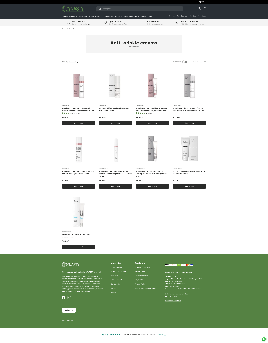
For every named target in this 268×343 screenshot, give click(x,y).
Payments (139, 280)
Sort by (65, 62)
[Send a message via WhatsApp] (264, 339)
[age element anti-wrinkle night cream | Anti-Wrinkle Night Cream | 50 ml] (78, 149)
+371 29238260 (171, 296)
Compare (177, 62)
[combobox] (139, 8)
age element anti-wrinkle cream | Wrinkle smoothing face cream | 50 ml (78, 109)
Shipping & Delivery (142, 267)
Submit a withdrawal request (146, 288)
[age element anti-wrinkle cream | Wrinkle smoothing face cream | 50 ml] (78, 86)
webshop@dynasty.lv (173, 300)
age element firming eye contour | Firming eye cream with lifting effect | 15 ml (151, 173)
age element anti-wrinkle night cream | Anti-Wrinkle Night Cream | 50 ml (78, 172)
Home (63, 29)
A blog (113, 292)
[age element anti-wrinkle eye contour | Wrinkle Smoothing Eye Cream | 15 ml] (152, 86)
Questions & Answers (119, 271)
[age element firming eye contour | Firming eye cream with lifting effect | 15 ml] (152, 149)
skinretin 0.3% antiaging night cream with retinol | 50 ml (114, 109)
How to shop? (116, 280)
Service (193, 16)
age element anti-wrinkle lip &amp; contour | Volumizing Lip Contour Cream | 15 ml (115, 173)
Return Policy (140, 271)
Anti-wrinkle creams (73, 29)
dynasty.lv (70, 320)
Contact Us (174, 16)
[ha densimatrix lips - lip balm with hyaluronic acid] (78, 212)
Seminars (202, 16)
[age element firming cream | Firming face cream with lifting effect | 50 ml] (189, 86)
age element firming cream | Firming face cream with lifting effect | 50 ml (188, 109)
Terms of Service (141, 275)
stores (76, 276)
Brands (184, 16)
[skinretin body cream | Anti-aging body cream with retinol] (189, 149)
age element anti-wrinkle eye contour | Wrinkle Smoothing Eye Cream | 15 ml (152, 109)
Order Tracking (116, 267)
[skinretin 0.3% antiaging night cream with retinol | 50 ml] (115, 86)
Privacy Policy (140, 284)
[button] (205, 8)
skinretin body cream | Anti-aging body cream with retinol (189, 172)
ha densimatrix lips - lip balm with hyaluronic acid (76, 235)
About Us (114, 275)
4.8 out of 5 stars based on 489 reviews (139, 334)
